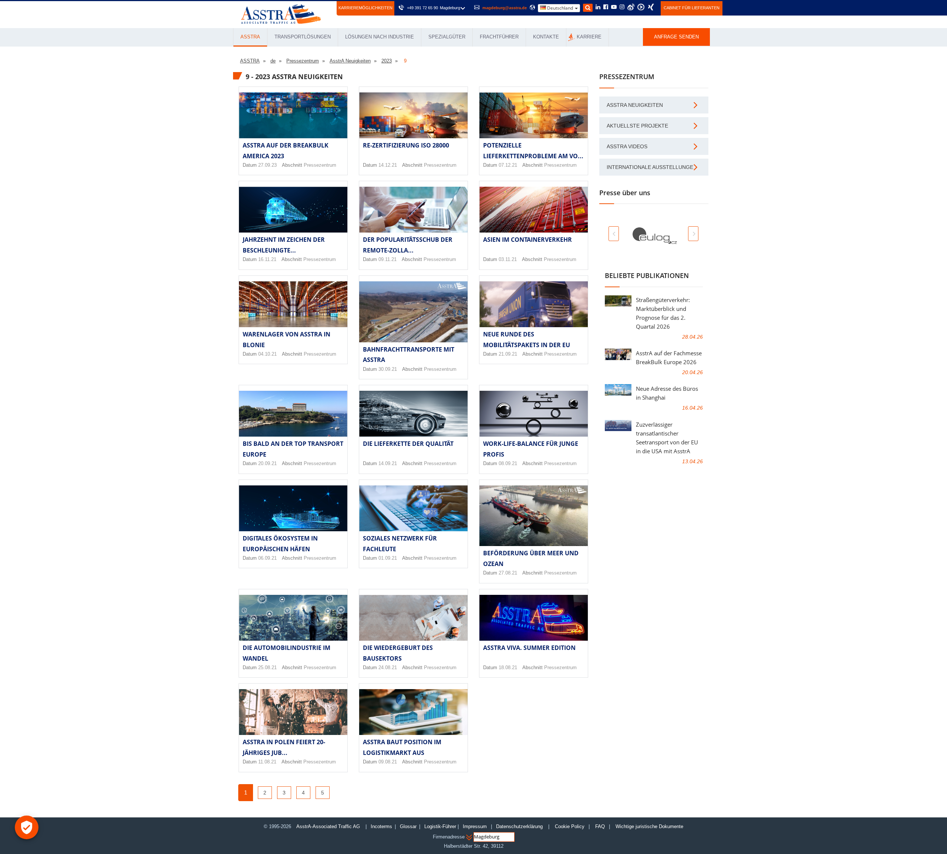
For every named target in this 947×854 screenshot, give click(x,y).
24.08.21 (387, 667)
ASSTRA (250, 37)
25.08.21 (267, 667)
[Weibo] (630, 7)
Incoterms (381, 826)
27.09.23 (267, 165)
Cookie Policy (569, 826)
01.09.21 (387, 558)
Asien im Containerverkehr (527, 239)
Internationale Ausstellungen (652, 167)
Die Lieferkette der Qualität (408, 444)
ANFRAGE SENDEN (676, 37)
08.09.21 (508, 463)
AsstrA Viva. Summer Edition (529, 648)
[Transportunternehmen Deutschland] (281, 13)
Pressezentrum (320, 165)
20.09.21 (267, 463)
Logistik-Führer (440, 826)
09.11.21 (387, 259)
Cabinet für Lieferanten (691, 8)
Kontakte (546, 37)
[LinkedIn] (598, 7)
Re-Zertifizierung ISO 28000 (406, 145)
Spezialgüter (446, 37)
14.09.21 (387, 463)
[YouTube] (614, 7)
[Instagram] (622, 7)
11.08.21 (267, 762)
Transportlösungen (302, 37)
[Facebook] (605, 7)
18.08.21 (508, 667)
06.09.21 (267, 558)
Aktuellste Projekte (637, 126)
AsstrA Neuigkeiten (635, 105)
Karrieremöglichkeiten (365, 8)
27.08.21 (508, 573)
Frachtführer (499, 37)
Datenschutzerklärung (520, 826)
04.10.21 (267, 354)
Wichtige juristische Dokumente (649, 826)
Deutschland (560, 8)
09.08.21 (387, 762)
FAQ (600, 826)
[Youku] (640, 7)
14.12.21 (387, 165)
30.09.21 (387, 369)
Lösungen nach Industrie (379, 37)
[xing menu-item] (650, 7)
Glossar (408, 826)
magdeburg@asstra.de (504, 8)
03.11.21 (508, 259)
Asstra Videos (627, 146)
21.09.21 (508, 354)
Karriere (589, 37)
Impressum (475, 826)
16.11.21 (267, 259)
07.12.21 (508, 165)
